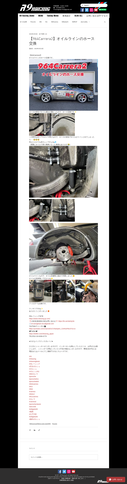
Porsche (33, 22)
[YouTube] (96, 10)
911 (46, 22)
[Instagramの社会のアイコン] (91, 10)
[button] (41, 15)
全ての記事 (23, 22)
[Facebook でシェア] (30, 430)
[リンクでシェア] (39, 430)
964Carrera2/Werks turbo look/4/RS (40, 424)
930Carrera (54, 22)
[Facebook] (82, 10)
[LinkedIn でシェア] (34, 430)
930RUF (74, 22)
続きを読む (84, 22)
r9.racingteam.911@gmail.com (62, 9)
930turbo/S (65, 22)
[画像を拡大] (40, 124)
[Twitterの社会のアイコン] (87, 10)
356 (40, 22)
